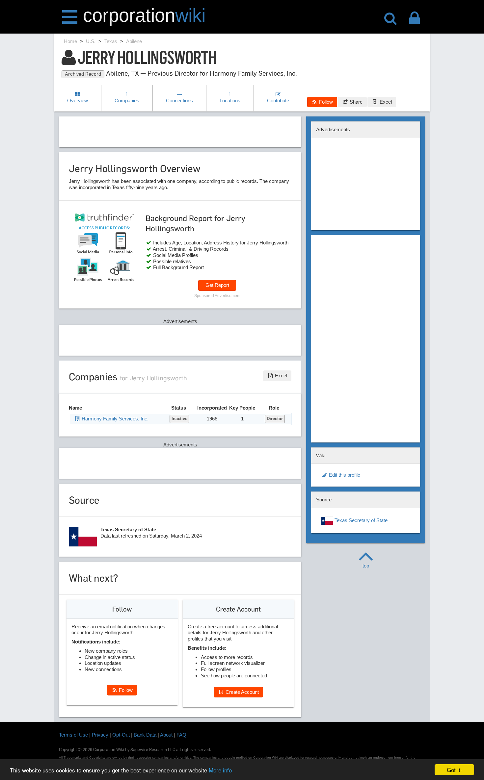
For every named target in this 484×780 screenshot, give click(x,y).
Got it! (454, 770)
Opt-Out (121, 735)
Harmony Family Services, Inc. (114, 418)
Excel (385, 102)
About (166, 735)
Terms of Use (73, 735)
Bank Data (145, 735)
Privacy (100, 735)
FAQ (181, 735)
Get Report (217, 285)
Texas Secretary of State (360, 520)
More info (220, 770)
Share (355, 102)
